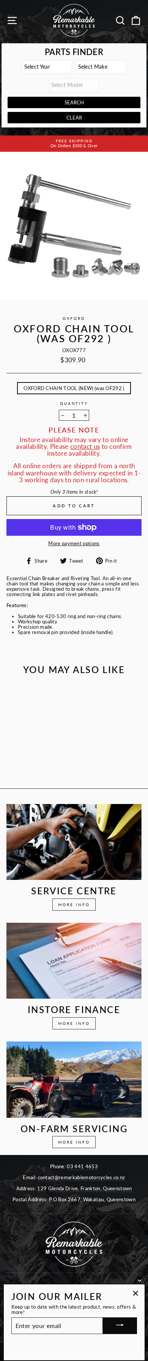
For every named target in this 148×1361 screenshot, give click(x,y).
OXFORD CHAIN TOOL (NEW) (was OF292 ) (74, 388)
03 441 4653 (82, 1166)
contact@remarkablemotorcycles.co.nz (81, 1177)
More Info (74, 904)
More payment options (73, 543)
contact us (85, 446)
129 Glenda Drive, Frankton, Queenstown (84, 1188)
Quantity (74, 404)
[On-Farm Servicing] (74, 1079)
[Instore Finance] (74, 961)
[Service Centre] (74, 842)
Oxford (74, 318)
